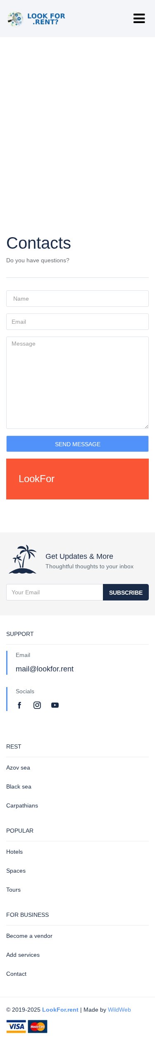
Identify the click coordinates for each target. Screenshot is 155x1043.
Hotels (14, 851)
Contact (16, 973)
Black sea (18, 786)
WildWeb (119, 1009)
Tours (13, 889)
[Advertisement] (77, 118)
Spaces (16, 870)
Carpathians (22, 805)
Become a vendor (29, 935)
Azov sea (18, 767)
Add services (23, 954)
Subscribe (126, 592)
